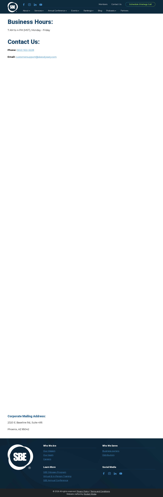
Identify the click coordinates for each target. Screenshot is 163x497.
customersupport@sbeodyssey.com (36, 57)
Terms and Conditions (100, 491)
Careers (47, 459)
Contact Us (116, 4)
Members (103, 4)
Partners (124, 11)
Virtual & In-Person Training (57, 476)
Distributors (108, 455)
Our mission (49, 451)
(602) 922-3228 (25, 50)
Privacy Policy (83, 491)
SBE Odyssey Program (54, 472)
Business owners (110, 451)
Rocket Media (90, 494)
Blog (100, 11)
